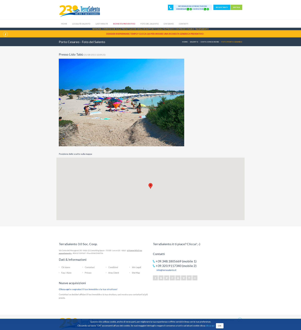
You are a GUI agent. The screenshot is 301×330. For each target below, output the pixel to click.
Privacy (88, 272)
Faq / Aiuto (66, 272)
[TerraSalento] (79, 11)
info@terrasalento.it (166, 270)
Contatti (183, 24)
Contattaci (90, 267)
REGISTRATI (222, 7)
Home (64, 24)
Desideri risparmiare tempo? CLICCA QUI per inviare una (154, 34)
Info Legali (136, 267)
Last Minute (102, 24)
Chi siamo (169, 24)
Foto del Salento (149, 24)
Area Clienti (113, 272)
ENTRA (236, 7)
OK (220, 325)
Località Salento (81, 24)
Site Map (136, 272)
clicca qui (210, 325)
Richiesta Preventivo (124, 24)
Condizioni (113, 267)
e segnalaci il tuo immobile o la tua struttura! (88, 289)
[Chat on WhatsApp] (191, 9)
